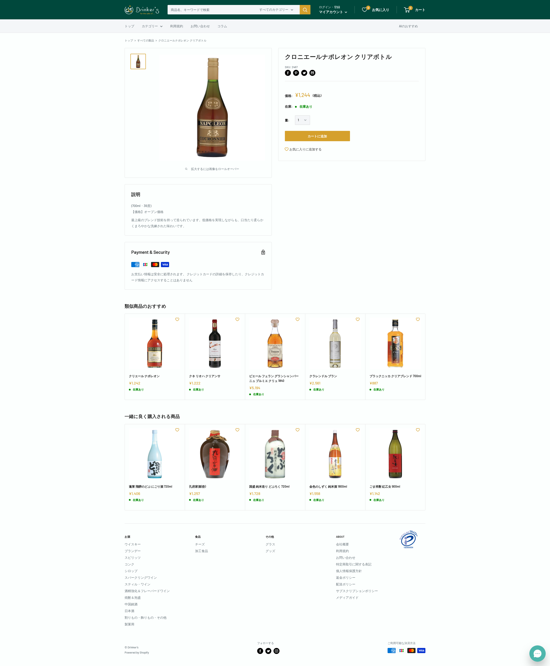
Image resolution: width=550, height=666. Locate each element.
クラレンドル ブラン (323, 376)
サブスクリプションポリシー (357, 591)
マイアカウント (331, 12)
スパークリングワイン (141, 577)
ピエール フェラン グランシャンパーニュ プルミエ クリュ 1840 (274, 378)
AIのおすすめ (408, 26)
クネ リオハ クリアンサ (204, 376)
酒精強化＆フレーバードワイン (147, 591)
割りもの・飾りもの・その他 (146, 617)
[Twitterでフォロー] (268, 651)
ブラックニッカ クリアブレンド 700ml (395, 376)
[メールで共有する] (312, 72)
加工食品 (201, 551)
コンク (129, 564)
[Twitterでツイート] (304, 72)
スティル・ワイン (137, 584)
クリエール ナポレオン (144, 376)
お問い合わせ (200, 26)
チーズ (200, 544)
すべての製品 (145, 40)
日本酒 (129, 611)
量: (287, 120)
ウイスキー (133, 544)
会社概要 (342, 544)
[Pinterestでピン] (296, 72)
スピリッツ (133, 557)
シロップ (131, 571)
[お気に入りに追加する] (177, 319)
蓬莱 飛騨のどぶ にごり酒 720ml (150, 486)
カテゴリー (150, 26)
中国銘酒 (131, 604)
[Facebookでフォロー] (260, 651)
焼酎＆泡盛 (133, 597)
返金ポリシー (345, 577)
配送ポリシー (345, 584)
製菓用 (129, 624)
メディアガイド (347, 597)
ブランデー (133, 551)
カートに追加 (317, 136)
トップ (129, 26)
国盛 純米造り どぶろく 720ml (269, 486)
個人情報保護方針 (349, 571)
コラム (222, 26)
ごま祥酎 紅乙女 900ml (385, 486)
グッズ (270, 551)
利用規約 (176, 26)
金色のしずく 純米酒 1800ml (328, 486)
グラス (270, 544)
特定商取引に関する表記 (353, 564)
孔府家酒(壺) (197, 486)
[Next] (425, 357)
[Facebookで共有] (288, 72)
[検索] (305, 9)
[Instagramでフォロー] (276, 651)
